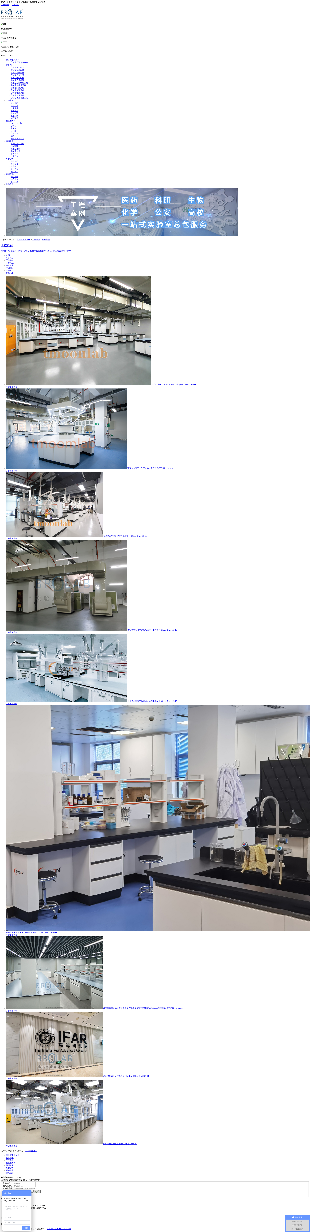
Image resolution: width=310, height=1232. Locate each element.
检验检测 (14, 111)
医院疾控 (14, 106)
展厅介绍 (14, 169)
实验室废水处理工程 (19, 98)
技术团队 (14, 156)
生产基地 (14, 166)
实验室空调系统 (17, 90)
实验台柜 (14, 133)
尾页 (35, 1151)
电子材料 (14, 116)
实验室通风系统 (17, 75)
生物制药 (14, 113)
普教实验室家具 (17, 139)
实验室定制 (15, 149)
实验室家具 (11, 121)
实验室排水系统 (17, 93)
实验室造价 (15, 151)
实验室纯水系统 (17, 88)
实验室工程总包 (12, 60)
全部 (8, 255)
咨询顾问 (14, 154)
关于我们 (5, 5)
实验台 (13, 126)
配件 (13, 136)
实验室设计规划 (17, 67)
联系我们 (15, 5)
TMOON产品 (16, 123)
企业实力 (10, 159)
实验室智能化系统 (18, 85)
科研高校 (14, 103)
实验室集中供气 (17, 78)
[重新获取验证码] (37, 1191)
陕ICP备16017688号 (63, 1229)
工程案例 (10, 100)
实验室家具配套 (17, 70)
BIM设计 (14, 146)
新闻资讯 (10, 174)
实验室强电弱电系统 (19, 83)
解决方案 (14, 182)
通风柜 (13, 128)
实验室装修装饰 (17, 73)
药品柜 (13, 131)
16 (4, 1151)
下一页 (30, 1151)
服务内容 (10, 65)
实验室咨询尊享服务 (19, 62)
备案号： (51, 1229)
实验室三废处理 (17, 80)
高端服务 (10, 141)
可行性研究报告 (17, 144)
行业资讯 (14, 177)
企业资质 (14, 164)
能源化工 (14, 118)
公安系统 (14, 108)
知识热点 (14, 179)
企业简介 (14, 161)
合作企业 (14, 172)
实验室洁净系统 (17, 95)
